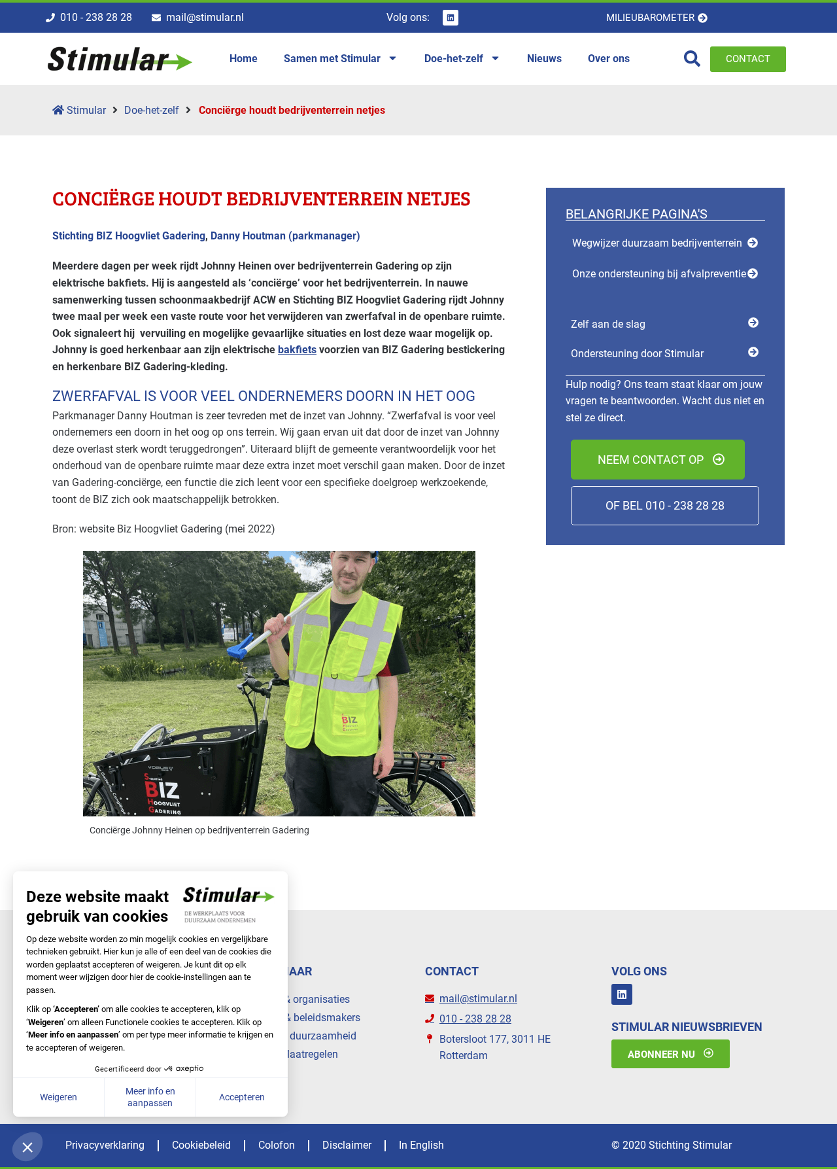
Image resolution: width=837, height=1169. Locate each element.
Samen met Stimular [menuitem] (332, 58)
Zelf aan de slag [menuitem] (608, 324)
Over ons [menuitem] (609, 58)
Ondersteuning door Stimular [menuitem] (637, 353)
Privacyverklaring (105, 1145)
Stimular (85, 110)
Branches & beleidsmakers (299, 1017)
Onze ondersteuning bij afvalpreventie (659, 274)
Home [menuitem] (244, 58)
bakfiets (297, 349)
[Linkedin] (450, 18)
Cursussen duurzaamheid (297, 1036)
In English (421, 1145)
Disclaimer (346, 1145)
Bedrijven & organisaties (294, 999)
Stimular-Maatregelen (288, 1054)
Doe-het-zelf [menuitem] (453, 58)
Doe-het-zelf (151, 110)
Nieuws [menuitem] (544, 58)
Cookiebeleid (201, 1145)
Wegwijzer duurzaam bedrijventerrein (657, 243)
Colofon (276, 1145)
